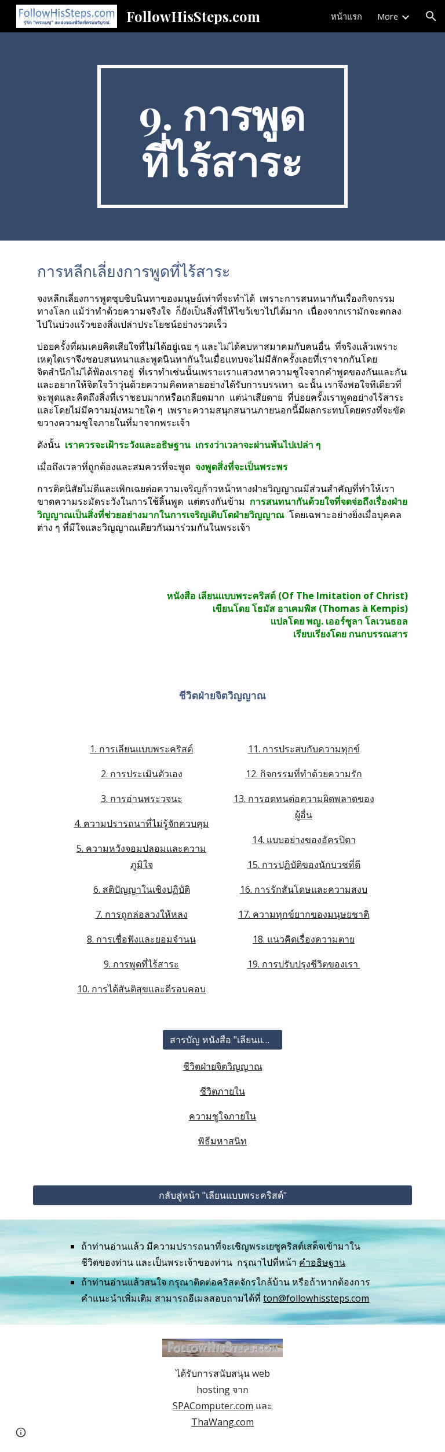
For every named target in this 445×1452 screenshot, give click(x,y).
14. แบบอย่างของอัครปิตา (304, 839)
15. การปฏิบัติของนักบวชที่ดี (303, 864)
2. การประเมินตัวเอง (142, 773)
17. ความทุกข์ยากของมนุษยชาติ (303, 914)
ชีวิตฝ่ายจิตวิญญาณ (222, 1066)
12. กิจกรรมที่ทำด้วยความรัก (304, 773)
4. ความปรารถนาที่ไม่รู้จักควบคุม (141, 823)
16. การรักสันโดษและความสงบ (303, 889)
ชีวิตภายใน (222, 1091)
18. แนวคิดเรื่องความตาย (304, 939)
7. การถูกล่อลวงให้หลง (142, 914)
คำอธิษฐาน (322, 1262)
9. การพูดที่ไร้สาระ (141, 964)
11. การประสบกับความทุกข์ (304, 748)
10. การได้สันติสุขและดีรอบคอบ (141, 988)
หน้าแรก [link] (346, 16)
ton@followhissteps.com (316, 1298)
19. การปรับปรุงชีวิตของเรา (303, 964)
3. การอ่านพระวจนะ (142, 798)
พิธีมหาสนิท (222, 1141)
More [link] (387, 16)
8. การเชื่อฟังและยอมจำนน (141, 939)
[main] (222, 136)
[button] (431, 16)
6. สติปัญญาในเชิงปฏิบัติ (141, 889)
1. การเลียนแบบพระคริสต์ (141, 748)
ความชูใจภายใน (222, 1116)
